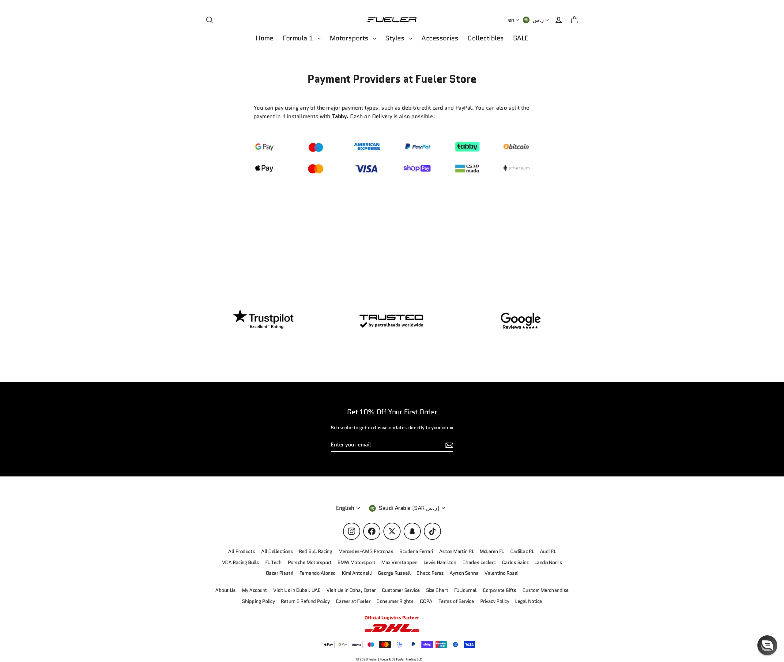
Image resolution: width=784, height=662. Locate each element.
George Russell (394, 573)
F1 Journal (465, 590)
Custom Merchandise (545, 590)
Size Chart (437, 590)
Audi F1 (548, 551)
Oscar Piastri (279, 573)
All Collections (277, 551)
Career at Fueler (353, 601)
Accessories (439, 38)
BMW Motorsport (356, 562)
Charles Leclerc (479, 562)
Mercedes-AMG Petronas (366, 551)
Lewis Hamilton (440, 562)
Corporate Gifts (499, 590)
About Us (225, 590)
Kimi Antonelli (357, 573)
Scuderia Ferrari (416, 551)
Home (264, 38)
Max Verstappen (399, 562)
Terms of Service (456, 601)
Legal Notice (528, 601)
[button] (767, 645)
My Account (254, 590)
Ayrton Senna (464, 573)
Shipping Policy (258, 601)
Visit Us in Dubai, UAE (296, 590)
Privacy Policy (494, 601)
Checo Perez (430, 573)
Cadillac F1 (522, 551)
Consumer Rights (394, 601)
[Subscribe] (448, 445)
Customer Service (401, 590)
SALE (520, 38)
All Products (241, 551)
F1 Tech (273, 562)
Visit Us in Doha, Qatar (351, 590)
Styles (395, 38)
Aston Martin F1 (456, 551)
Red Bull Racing (315, 551)
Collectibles (485, 38)
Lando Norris (548, 562)
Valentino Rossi (501, 573)
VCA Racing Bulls (240, 562)
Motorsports (350, 38)
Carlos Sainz (515, 562)
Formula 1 (298, 38)
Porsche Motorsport (310, 562)
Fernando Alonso (318, 573)
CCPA (426, 601)
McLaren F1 (492, 551)
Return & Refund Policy (305, 601)
